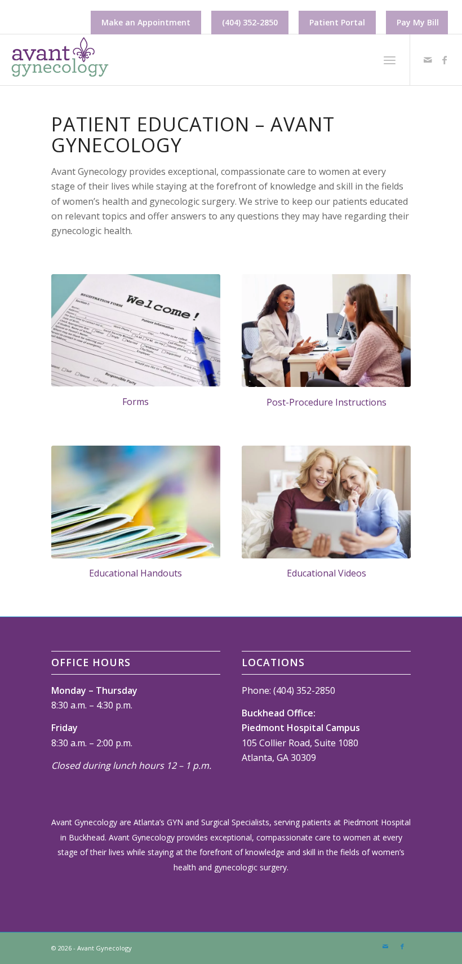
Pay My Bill (418, 22)
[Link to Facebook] (444, 59)
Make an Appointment (145, 22)
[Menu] (390, 60)
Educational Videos (326, 573)
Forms (135, 401)
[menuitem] (146, 22)
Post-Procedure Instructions (326, 402)
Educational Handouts (135, 573)
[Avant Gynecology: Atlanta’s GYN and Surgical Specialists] (59, 59)
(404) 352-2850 (250, 22)
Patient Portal (337, 22)
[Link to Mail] (427, 59)
